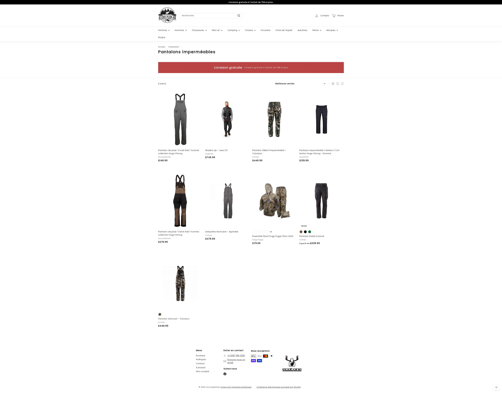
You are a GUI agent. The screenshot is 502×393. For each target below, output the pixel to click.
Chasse (249, 30)
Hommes (180, 30)
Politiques (201, 359)
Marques (331, 30)
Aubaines (302, 30)
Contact (200, 363)
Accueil (161, 47)
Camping (233, 30)
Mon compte (202, 371)
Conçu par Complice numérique (236, 387)
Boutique (200, 355)
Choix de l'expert (284, 30)
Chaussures (198, 30)
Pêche (315, 30)
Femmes (163, 30)
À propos (201, 367)
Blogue (161, 37)
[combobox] (211, 15)
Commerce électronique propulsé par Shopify (279, 387)
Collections (174, 47)
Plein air (216, 30)
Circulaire (265, 30)
